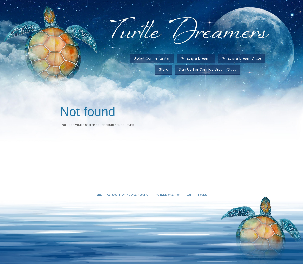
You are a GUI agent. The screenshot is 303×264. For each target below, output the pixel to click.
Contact (112, 194)
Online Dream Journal (135, 194)
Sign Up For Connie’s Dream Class (207, 69)
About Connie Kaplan (152, 58)
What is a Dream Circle (241, 58)
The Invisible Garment (167, 194)
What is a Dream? (196, 58)
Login (189, 194)
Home (98, 194)
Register (203, 194)
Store (163, 69)
